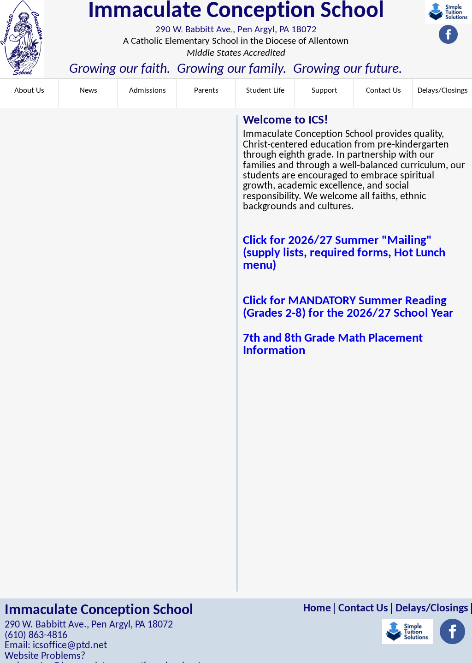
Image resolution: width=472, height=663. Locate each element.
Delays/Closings (443, 91)
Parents (206, 91)
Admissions (147, 91)
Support (324, 91)
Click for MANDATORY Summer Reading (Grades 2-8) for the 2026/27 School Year (348, 307)
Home (317, 608)
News (88, 91)
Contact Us (383, 91)
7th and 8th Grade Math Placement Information (333, 344)
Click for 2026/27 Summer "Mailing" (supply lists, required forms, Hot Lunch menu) (344, 253)
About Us (29, 91)
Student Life (265, 91)
